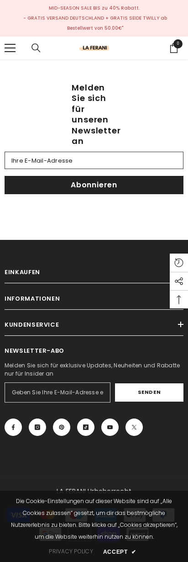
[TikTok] (85, 427)
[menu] (10, 47)
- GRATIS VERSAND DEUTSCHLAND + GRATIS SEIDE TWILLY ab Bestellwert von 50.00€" (95, 23)
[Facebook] (13, 427)
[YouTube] (110, 427)
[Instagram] (37, 427)
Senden (149, 392)
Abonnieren (94, 185)
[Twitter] (134, 427)
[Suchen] (36, 47)
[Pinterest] (61, 427)
